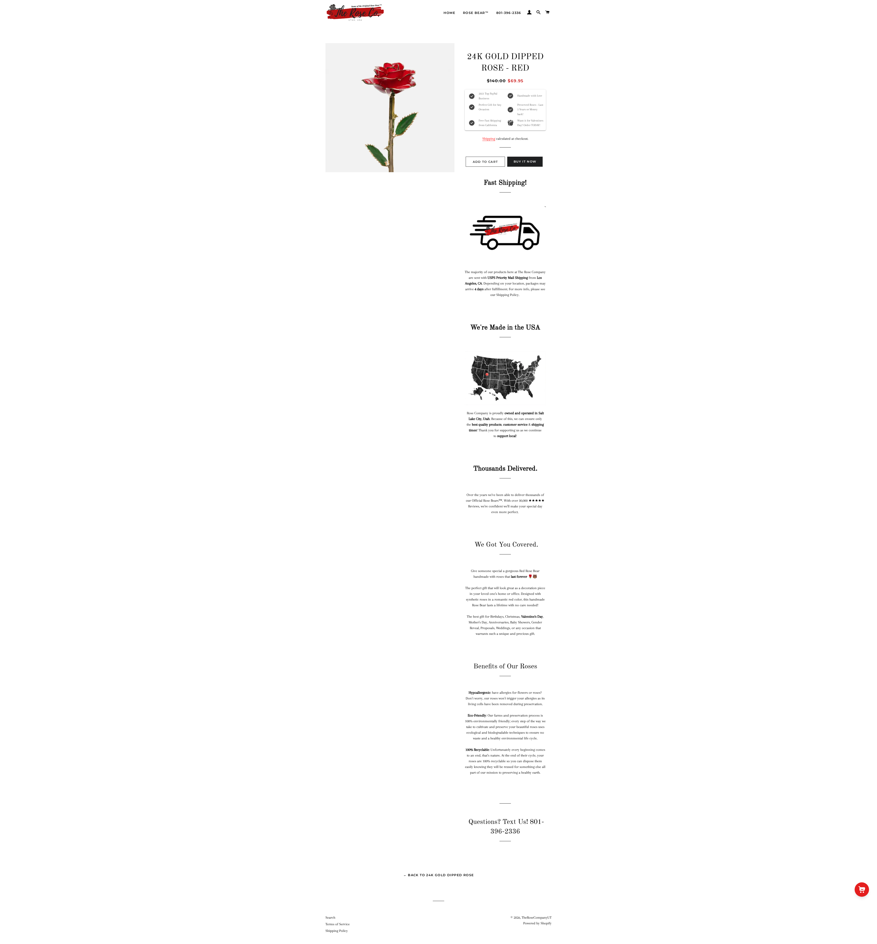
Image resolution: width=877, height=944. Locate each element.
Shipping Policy (336, 931)
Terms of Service (337, 924)
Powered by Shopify (537, 923)
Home (449, 13)
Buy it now (525, 161)
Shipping (488, 139)
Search (330, 917)
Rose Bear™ (476, 13)
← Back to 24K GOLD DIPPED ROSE (438, 875)
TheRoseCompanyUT (537, 917)
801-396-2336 (508, 13)
